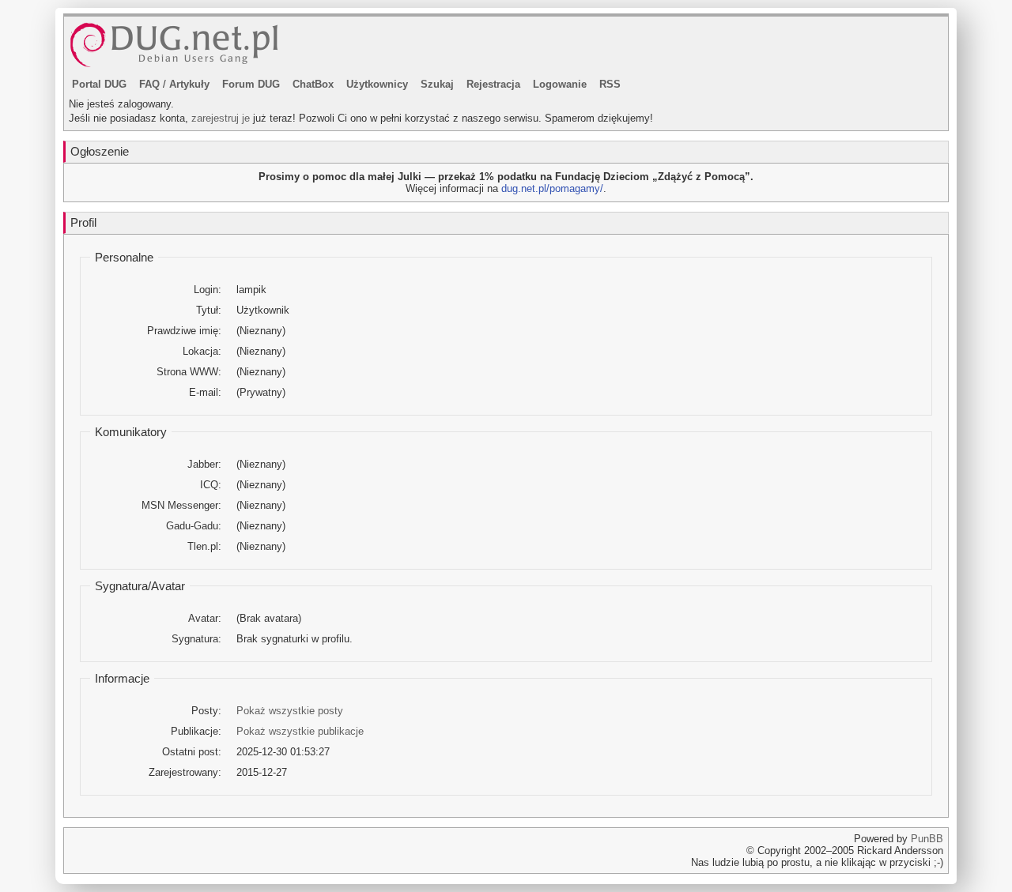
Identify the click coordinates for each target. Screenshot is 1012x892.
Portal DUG (99, 84)
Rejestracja (493, 84)
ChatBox (313, 84)
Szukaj (437, 84)
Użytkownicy (377, 84)
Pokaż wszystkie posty (289, 711)
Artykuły (189, 84)
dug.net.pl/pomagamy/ (552, 188)
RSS (610, 84)
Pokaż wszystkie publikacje (300, 731)
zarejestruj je (220, 118)
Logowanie (560, 84)
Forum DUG (251, 84)
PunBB (927, 839)
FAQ (149, 84)
